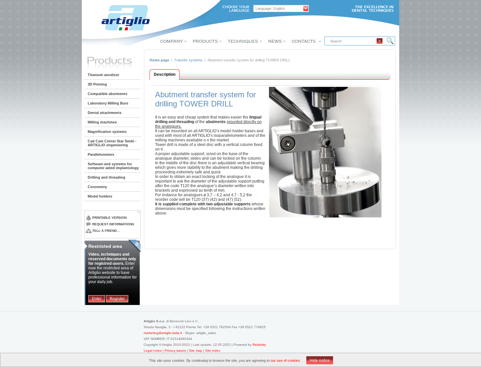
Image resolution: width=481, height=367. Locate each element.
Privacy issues (176, 350)
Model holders (100, 196)
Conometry (97, 187)
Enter (96, 298)
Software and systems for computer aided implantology (113, 166)
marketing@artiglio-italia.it (163, 333)
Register (117, 298)
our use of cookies (285, 360)
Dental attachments (104, 113)
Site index (212, 350)
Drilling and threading (106, 177)
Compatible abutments (107, 94)
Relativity (259, 344)
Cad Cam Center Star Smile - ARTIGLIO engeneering (112, 143)
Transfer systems (188, 60)
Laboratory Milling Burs (108, 103)
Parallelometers (101, 154)
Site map (195, 350)
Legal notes (153, 350)
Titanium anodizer (103, 75)
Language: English (270, 8)
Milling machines (102, 122)
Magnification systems (107, 132)
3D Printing (97, 84)
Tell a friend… (106, 230)
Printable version (109, 217)
